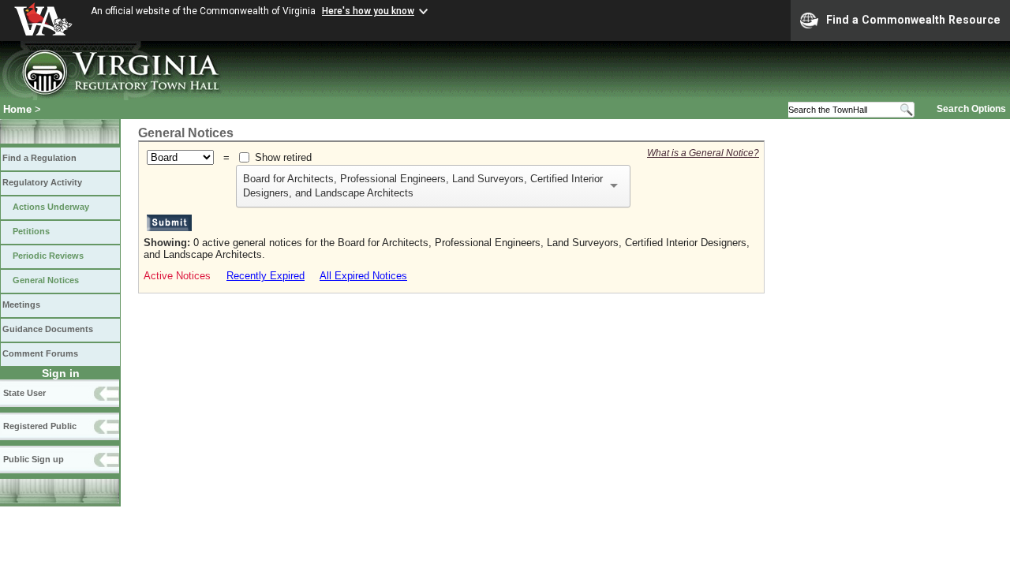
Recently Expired (265, 276)
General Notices (46, 280)
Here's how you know (368, 11)
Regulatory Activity (42, 182)
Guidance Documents (47, 329)
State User (24, 393)
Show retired (283, 157)
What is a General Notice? (703, 153)
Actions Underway (51, 206)
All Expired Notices (363, 276)
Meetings (21, 304)
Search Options (971, 109)
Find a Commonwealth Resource (913, 19)
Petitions (31, 231)
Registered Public (40, 426)
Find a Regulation (39, 158)
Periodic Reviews (48, 255)
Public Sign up (33, 459)
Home (17, 109)
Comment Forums (40, 353)
